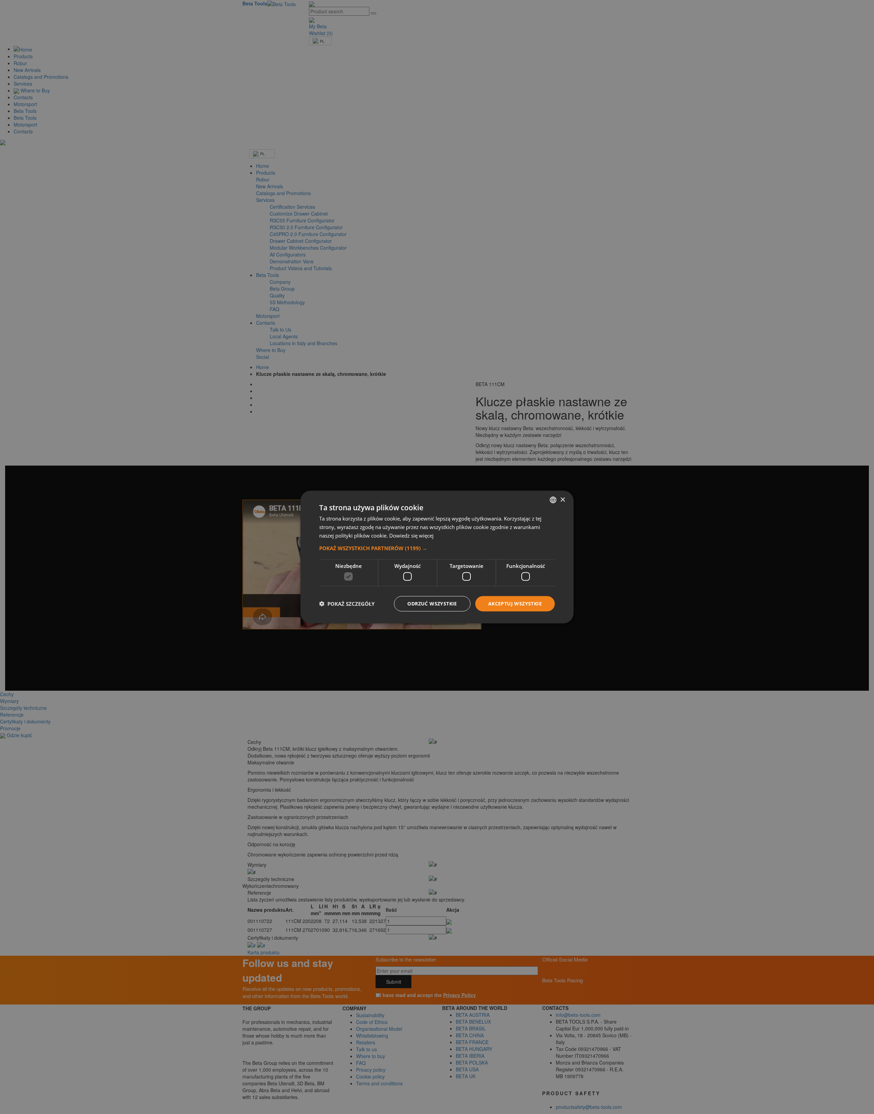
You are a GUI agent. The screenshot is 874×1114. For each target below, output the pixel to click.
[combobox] (553, 500)
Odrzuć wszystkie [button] (432, 603)
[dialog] (437, 557)
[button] (437, 548)
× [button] (562, 499)
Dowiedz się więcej (411, 535)
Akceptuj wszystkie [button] (515, 603)
